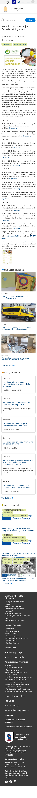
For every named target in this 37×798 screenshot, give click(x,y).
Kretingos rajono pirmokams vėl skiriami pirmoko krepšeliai (17, 298)
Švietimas (7, 44)
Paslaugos (9, 701)
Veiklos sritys (10, 648)
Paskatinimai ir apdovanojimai (16, 672)
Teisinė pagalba (11, 640)
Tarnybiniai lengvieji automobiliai (17, 684)
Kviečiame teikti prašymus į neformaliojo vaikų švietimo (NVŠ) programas (16, 384)
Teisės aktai (10, 629)
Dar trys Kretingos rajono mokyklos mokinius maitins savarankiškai (15, 359)
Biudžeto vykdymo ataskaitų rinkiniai (19, 677)
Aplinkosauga (20, 44)
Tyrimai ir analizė (12, 633)
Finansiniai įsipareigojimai (15, 682)
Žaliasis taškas (30, 242)
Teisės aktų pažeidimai (14, 636)
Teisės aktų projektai (13, 631)
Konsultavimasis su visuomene (18, 727)
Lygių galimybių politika (15, 696)
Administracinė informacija (16, 662)
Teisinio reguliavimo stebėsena (17, 638)
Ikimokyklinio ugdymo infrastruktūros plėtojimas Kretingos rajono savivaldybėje (17, 530)
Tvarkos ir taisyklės (13, 643)
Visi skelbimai (6, 498)
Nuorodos (9, 715)
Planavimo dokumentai (14, 668)
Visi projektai (6, 583)
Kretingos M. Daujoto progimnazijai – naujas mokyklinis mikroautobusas (15, 328)
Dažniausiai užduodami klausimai (15, 721)
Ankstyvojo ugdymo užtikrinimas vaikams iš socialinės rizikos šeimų (18, 554)
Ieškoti (30, 20)
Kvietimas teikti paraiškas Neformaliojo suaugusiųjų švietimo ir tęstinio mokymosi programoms (18, 462)
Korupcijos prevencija (14, 657)
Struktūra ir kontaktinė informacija (15, 597)
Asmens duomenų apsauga (17, 710)
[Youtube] (6, 781)
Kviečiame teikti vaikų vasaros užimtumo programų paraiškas (15, 424)
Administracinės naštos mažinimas (18, 689)
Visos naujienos (7, 365)
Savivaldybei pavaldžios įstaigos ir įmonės (17, 617)
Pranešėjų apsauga (13, 652)
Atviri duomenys (12, 705)
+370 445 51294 (14, 749)
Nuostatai (9, 665)
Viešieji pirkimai (11, 675)
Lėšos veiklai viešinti (13, 686)
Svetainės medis (25, 2)
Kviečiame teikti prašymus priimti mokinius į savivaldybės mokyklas (16, 486)
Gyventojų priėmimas (13, 613)
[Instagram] (15, 781)
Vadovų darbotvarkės (13, 606)
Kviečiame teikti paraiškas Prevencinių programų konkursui (18, 443)
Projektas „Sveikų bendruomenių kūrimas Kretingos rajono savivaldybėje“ (17, 579)
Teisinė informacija (13, 625)
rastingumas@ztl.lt (12, 236)
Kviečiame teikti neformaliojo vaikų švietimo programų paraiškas (16, 404)
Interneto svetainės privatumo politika (19, 691)
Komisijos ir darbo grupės (15, 620)
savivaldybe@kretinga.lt (17, 751)
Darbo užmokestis (12, 670)
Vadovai (9, 604)
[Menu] (33, 1)
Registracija (13, 128)
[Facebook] (10, 781)
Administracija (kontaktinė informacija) (14, 610)
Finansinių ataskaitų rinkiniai (16, 679)
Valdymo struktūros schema (15, 602)
